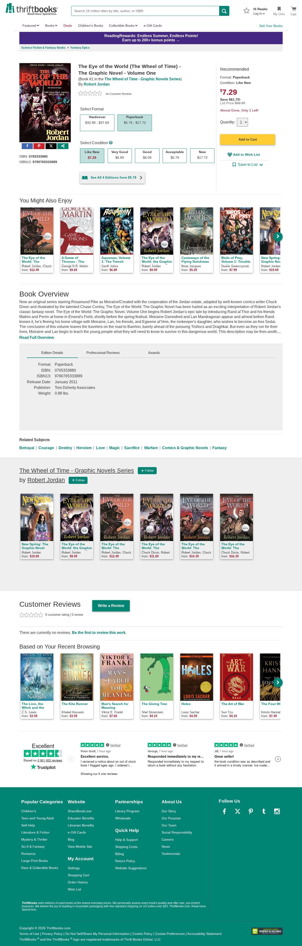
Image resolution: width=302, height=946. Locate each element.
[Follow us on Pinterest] (250, 811)
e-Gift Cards (77, 832)
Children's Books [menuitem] (90, 25)
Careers (168, 839)
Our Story (169, 811)
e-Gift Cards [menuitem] (153, 25)
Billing (119, 854)
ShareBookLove (80, 811)
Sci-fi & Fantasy (33, 846)
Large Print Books (34, 861)
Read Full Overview (36, 337)
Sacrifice (132, 448)
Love (100, 448)
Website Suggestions (131, 868)
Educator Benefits (81, 818)
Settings (74, 868)
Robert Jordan (97, 84)
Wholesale (123, 818)
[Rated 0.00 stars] (90, 94)
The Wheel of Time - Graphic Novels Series (142, 79)
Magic (114, 448)
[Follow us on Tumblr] (263, 811)
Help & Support (126, 840)
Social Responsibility (177, 832)
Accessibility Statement (204, 934)
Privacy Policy (52, 934)
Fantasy (219, 448)
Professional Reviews (103, 353)
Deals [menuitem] (67, 25)
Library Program (127, 811)
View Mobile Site (80, 846)
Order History (78, 882)
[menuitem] (260, 9)
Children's (28, 811)
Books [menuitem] (49, 25)
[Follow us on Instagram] (277, 811)
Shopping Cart (78, 875)
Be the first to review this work (99, 633)
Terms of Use (29, 934)
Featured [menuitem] (29, 25)
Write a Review (111, 606)
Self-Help (28, 825)
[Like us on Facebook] (224, 811)
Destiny (65, 448)
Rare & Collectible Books (39, 868)
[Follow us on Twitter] (237, 811)
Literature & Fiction (35, 832)
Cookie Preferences (170, 934)
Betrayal (26, 448)
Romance (28, 854)
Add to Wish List (246, 154)
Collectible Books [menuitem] (121, 25)
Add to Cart (248, 139)
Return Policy (125, 861)
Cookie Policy (142, 934)
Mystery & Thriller (34, 839)
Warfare (151, 448)
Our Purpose (171, 818)
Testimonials (171, 854)
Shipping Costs (126, 847)
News (166, 846)
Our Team (169, 825)
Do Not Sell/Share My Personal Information (97, 934)
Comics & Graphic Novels (185, 448)
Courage (46, 448)
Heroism (84, 448)
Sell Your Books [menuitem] (271, 26)
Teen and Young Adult (37, 818)
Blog (71, 839)
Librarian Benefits (81, 825)
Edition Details (52, 353)
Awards (154, 353)
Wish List (74, 889)
